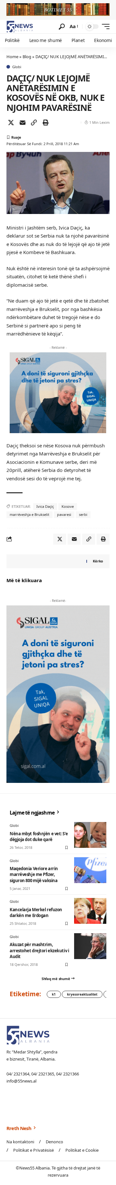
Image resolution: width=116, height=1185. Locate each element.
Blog (27, 56)
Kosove (68, 506)
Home (12, 56)
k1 (54, 994)
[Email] (22, 122)
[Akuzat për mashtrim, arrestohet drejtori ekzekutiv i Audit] (90, 946)
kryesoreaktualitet (82, 994)
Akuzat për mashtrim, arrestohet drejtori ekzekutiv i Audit (39, 950)
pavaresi (64, 514)
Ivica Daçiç (45, 506)
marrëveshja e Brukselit (29, 514)
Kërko (98, 561)
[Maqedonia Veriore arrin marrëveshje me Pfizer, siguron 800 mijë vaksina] (90, 870)
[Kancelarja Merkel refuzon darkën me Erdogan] (90, 911)
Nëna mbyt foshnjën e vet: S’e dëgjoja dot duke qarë (39, 836)
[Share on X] (10, 122)
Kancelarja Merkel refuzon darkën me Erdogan (36, 912)
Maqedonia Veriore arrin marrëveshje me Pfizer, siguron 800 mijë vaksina (34, 874)
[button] (61, 27)
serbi (83, 514)
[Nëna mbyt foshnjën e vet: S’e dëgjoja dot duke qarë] (90, 835)
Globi (16, 67)
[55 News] (19, 26)
